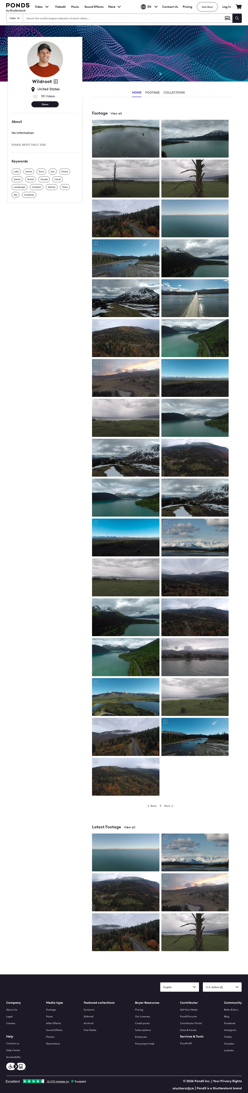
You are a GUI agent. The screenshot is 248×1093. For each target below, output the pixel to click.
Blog (226, 1016)
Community (233, 1003)
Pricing (187, 7)
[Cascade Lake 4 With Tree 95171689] (195, 179)
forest (30, 179)
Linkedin (229, 1050)
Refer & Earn (231, 1009)
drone (64, 171)
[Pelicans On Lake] (125, 853)
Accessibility (13, 1057)
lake (16, 171)
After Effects (53, 1023)
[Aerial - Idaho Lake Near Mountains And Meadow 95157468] (125, 577)
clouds (44, 179)
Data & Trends (188, 1030)
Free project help (144, 1043)
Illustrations (53, 1043)
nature (51, 187)
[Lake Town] (195, 892)
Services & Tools (191, 1036)
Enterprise (141, 1036)
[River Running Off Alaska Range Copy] (195, 853)
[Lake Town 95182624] (125, 378)
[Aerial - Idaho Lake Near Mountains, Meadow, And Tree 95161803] (125, 179)
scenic (17, 179)
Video (39, 7)
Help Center (13, 1050)
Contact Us (170, 7)
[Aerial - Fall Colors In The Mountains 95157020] (195, 577)
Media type (54, 1003)
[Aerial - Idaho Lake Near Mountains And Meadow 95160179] (195, 697)
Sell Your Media (189, 1009)
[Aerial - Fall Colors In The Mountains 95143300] (125, 338)
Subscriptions (143, 1030)
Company (13, 1003)
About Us (11, 1009)
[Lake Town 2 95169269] (195, 657)
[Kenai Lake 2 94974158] (195, 139)
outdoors (29, 194)
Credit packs (142, 1023)
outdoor (36, 187)
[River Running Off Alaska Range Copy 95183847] (195, 538)
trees (65, 187)
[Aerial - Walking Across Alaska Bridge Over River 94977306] (195, 298)
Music (49, 1016)
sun (53, 171)
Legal (9, 1016)
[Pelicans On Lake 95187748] (195, 219)
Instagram (230, 1030)
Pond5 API (186, 1043)
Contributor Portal (191, 1023)
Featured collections (99, 1003)
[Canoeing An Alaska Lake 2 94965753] (125, 139)
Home (136, 92)
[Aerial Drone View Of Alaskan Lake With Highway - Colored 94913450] (125, 657)
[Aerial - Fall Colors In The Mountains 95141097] (195, 617)
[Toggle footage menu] (47, 7)
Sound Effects (94, 9)
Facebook (229, 1023)
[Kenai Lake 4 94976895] (195, 418)
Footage (51, 1009)
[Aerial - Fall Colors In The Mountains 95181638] (195, 458)
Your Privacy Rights (227, 1081)
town (41, 171)
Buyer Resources (147, 1003)
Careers (10, 1023)
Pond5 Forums (188, 1016)
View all (116, 113)
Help (9, 1036)
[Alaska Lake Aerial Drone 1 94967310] (125, 697)
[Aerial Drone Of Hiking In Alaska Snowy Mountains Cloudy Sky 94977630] (125, 458)
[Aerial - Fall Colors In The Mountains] (125, 892)
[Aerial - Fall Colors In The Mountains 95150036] (125, 777)
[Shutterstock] (184, 1088)
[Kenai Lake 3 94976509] (195, 258)
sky (15, 194)
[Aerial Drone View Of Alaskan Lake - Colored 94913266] (125, 617)
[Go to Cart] (238, 7)
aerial (29, 171)
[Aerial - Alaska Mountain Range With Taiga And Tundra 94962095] (195, 378)
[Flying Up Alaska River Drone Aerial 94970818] (125, 258)
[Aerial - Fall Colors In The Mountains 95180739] (125, 219)
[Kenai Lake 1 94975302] (195, 338)
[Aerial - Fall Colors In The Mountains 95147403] (125, 737)
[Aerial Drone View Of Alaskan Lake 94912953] (125, 498)
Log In (226, 7)
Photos (50, 1036)
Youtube (229, 1043)
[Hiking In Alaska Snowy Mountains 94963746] (195, 498)
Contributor (189, 1003)
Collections (174, 92)
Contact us (12, 1043)
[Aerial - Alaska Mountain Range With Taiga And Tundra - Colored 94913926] (125, 538)
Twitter (228, 1036)
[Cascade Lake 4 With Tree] (195, 932)
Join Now (207, 6)
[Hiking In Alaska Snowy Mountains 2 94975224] (125, 298)
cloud (57, 179)
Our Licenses (142, 1016)
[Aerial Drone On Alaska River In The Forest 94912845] (195, 737)
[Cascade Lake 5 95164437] (125, 418)
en (149, 7)
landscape (19, 187)
